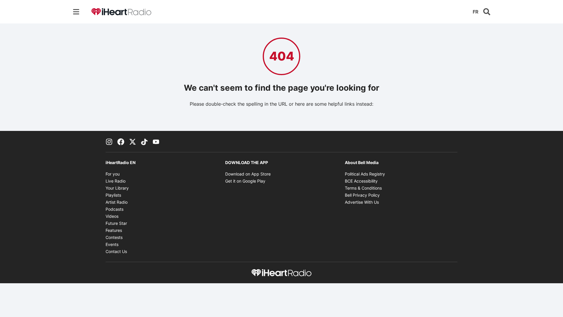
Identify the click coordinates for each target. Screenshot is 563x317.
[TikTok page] (144, 141)
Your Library (117, 188)
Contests (114, 237)
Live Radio (116, 180)
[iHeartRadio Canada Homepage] (121, 12)
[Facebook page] (120, 141)
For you (113, 173)
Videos (112, 216)
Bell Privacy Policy (362, 195)
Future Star (116, 223)
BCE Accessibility (361, 180)
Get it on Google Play (245, 180)
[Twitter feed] (132, 141)
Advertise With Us (362, 202)
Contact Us (116, 251)
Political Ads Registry (365, 173)
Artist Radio (117, 202)
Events (112, 244)
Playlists (113, 195)
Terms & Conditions (363, 188)
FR (476, 12)
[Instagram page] (109, 141)
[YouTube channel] (156, 141)
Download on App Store (248, 173)
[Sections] (76, 12)
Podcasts (114, 209)
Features (114, 230)
